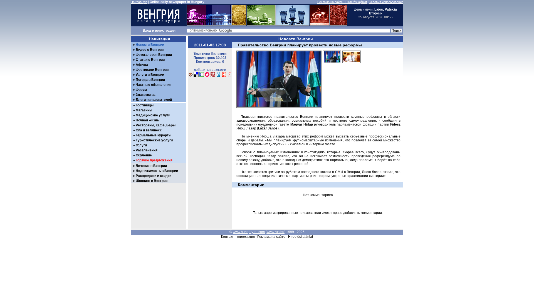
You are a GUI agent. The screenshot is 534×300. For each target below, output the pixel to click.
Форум (141, 90)
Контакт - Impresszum (238, 237)
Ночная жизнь (147, 120)
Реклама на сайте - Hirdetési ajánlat (342, 2)
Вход (147, 30)
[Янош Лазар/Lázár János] (332, 65)
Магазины (144, 110)
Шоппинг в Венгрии (151, 181)
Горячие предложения (154, 160)
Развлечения (146, 150)
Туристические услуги (154, 140)
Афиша (142, 65)
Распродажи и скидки (153, 176)
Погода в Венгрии (150, 80)
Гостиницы (145, 105)
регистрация (165, 30)
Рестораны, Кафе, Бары (155, 125)
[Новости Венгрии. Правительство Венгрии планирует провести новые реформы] (190, 76)
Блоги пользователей (154, 100)
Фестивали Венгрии (152, 70)
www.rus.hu (275, 232)
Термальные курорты (153, 135)
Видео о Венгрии (150, 50)
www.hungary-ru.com (249, 232)
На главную (139, 2)
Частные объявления (153, 85)
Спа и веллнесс (149, 130)
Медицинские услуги (153, 115)
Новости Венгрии (150, 45)
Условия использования (386, 2)
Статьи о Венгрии (150, 60)
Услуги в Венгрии (150, 75)
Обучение (144, 155)
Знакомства (145, 95)
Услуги (141, 145)
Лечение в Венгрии (151, 166)
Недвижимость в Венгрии (157, 171)
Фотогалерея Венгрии (154, 55)
